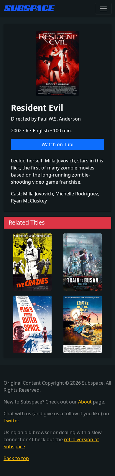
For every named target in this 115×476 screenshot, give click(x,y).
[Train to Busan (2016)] (82, 261)
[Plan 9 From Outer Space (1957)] (32, 323)
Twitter (11, 420)
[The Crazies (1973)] (32, 261)
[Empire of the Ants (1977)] (82, 323)
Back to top (16, 458)
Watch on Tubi (57, 144)
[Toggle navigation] (103, 8)
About (85, 401)
